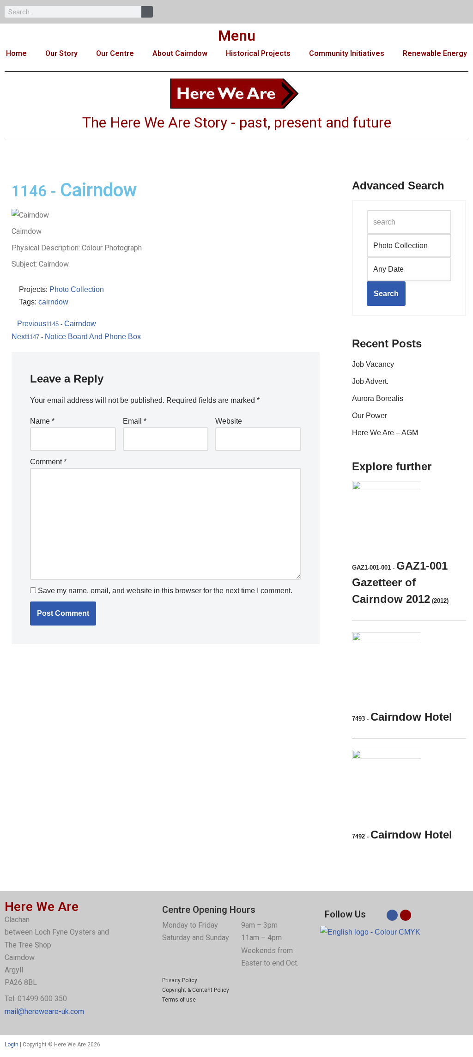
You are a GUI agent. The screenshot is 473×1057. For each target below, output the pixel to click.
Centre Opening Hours (208, 909)
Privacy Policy (179, 980)
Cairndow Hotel (402, 717)
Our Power (369, 415)
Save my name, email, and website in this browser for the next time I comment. (165, 591)
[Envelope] (405, 915)
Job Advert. (370, 381)
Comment (48, 462)
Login (11, 1044)
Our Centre (115, 53)
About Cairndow (179, 53)
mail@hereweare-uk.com (44, 1011)
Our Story (61, 53)
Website (228, 421)
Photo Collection (76, 289)
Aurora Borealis (377, 398)
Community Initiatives (346, 53)
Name (42, 421)
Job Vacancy (373, 364)
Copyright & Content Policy (195, 990)
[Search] (147, 12)
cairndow (53, 302)
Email (134, 421)
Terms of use (179, 999)
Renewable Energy (435, 53)
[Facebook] (392, 915)
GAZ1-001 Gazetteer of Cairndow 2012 (400, 582)
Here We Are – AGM (385, 433)
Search (386, 294)
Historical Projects (258, 53)
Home (16, 53)
